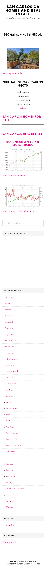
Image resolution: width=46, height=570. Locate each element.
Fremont (10, 352)
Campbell (9, 321)
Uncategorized (9, 542)
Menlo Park (11, 383)
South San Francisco (15, 488)
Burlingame (10, 315)
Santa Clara (11, 476)
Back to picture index (12, 73)
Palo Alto (10, 427)
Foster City (9, 346)
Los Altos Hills (12, 371)
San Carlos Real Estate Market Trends (23, 143)
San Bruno (10, 451)
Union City (11, 501)
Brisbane (9, 309)
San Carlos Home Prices (14, 175)
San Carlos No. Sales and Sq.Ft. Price (19, 211)
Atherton (9, 297)
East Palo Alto (11, 340)
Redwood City (12, 439)
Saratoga (9, 482)
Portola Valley (12, 433)
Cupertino (9, 328)
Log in (37, 564)
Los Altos (10, 365)
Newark (9, 414)
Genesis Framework (14, 564)
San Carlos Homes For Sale (21, 118)
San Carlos (10, 457)
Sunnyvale (10, 494)
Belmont (8, 303)
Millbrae (9, 389)
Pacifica (9, 420)
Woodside (10, 507)
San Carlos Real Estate (22, 134)
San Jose (9, 463)
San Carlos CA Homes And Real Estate (23, 10)
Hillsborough (12, 359)
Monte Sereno (12, 402)
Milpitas (9, 396)
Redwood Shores (13, 445)
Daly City (9, 334)
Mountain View (12, 408)
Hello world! (8, 525)
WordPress (29, 564)
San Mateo (10, 470)
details (23, 107)
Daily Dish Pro (30, 561)
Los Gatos (10, 377)
